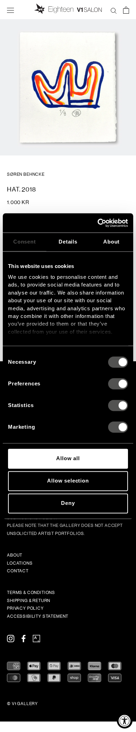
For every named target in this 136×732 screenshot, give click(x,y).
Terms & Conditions (31, 592)
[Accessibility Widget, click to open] (125, 721)
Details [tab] (68, 242)
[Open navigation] (10, 10)
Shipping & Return (28, 600)
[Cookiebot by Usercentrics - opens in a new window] (98, 222)
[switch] (118, 384)
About (14, 555)
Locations (20, 563)
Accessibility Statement (37, 616)
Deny (68, 503)
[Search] (114, 10)
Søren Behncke (26, 174)
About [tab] (111, 242)
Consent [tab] (24, 242)
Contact (18, 570)
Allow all (68, 459)
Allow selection (68, 481)
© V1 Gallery (22, 703)
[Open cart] (126, 10)
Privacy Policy (25, 608)
